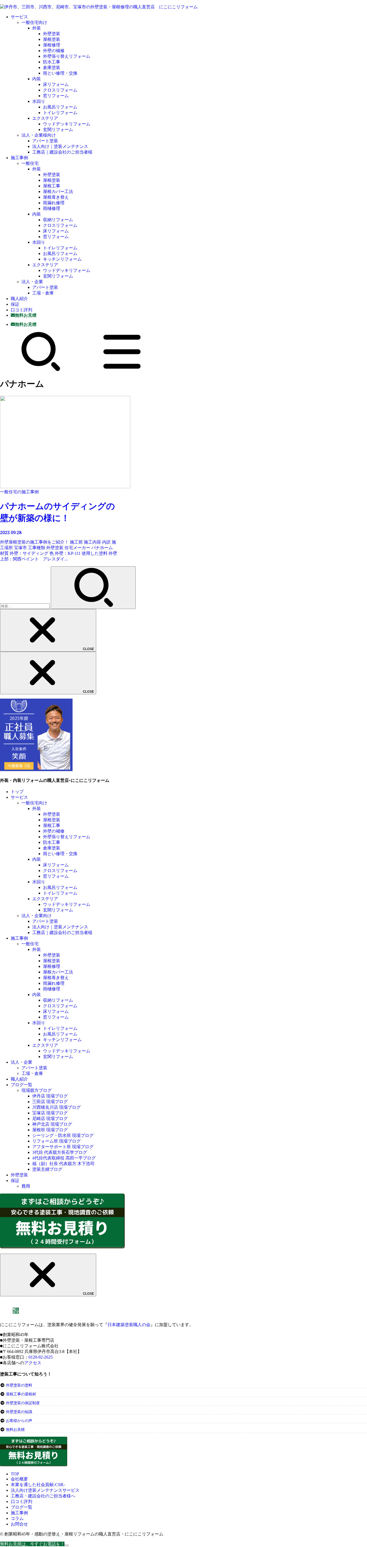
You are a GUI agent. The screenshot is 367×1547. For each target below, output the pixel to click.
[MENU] (122, 370)
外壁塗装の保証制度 (23, 1403)
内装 (36, 78)
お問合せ (19, 1524)
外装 (36, 28)
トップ (17, 791)
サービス (19, 16)
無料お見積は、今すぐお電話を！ (32, 1544)
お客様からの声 (19, 1421)
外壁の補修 (53, 50)
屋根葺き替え (56, 197)
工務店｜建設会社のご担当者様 (62, 152)
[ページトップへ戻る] (66, 1545)
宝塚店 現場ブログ (50, 1113)
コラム (17, 1518)
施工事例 (19, 157)
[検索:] (25, 606)
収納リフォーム (58, 219)
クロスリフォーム (60, 90)
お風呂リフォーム (60, 107)
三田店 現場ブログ (50, 1101)
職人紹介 (19, 298)
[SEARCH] (41, 370)
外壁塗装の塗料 (19, 1385)
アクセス (32, 1362)
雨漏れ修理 (53, 202)
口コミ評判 (21, 310)
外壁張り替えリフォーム (66, 56)
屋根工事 (51, 186)
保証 (15, 304)
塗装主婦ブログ (47, 1169)
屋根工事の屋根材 (20, 1394)
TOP (15, 1474)
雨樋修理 (51, 208)
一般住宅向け (34, 22)
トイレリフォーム (60, 112)
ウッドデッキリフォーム (66, 124)
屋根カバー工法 (58, 191)
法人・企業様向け (38, 135)
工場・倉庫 (43, 293)
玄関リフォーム (58, 129)
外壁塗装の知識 (19, 1412)
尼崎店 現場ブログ (50, 1118)
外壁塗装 (51, 33)
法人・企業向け (36, 915)
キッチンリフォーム (62, 259)
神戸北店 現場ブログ (52, 1124)
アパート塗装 (45, 140)
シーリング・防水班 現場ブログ (62, 1135)
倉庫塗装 (51, 67)
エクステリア (45, 118)
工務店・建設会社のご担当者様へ (43, 1496)
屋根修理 (51, 45)
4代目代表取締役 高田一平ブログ (64, 1158)
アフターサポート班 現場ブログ (62, 1146)
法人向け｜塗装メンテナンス (60, 146)
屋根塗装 (51, 39)
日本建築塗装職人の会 (128, 1324)
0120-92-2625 (40, 1357)
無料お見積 (15, 1430)
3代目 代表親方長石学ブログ (59, 1152)
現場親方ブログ (36, 1090)
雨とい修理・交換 (60, 73)
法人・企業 (32, 281)
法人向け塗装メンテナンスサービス (45, 1490)
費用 (25, 1186)
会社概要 (19, 1479)
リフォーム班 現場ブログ (56, 1141)
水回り (38, 101)
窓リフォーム (56, 95)
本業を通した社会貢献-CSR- (38, 1484)
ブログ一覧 (21, 1084)
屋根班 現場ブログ (50, 1130)
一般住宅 (30, 163)
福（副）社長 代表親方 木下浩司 (63, 1163)
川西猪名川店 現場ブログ (56, 1107)
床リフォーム (56, 84)
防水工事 (51, 62)
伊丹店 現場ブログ (50, 1096)
